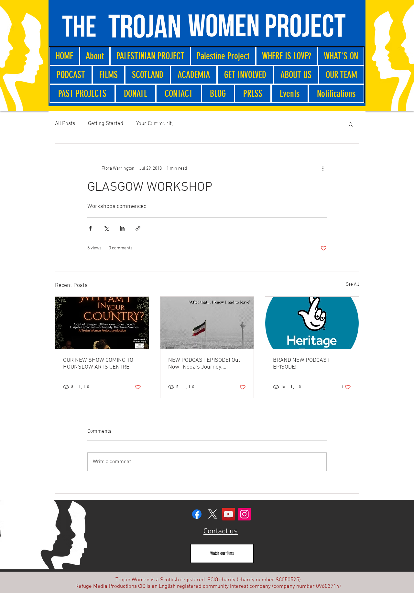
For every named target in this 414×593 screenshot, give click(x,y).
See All (352, 284)
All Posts (65, 123)
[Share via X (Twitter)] (106, 228)
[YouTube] (228, 514)
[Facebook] (197, 514)
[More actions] (323, 168)
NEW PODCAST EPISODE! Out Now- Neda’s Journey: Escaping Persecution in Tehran (206, 364)
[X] (212, 514)
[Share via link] (138, 228)
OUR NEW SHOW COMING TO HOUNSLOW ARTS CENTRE (98, 364)
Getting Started (105, 123)
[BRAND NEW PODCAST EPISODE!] (312, 323)
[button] (351, 124)
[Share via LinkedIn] (122, 228)
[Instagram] (244, 514)
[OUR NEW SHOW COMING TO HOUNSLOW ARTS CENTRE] (102, 323)
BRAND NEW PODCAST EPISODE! (301, 364)
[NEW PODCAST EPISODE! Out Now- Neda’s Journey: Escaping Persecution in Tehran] (207, 323)
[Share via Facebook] (90, 228)
